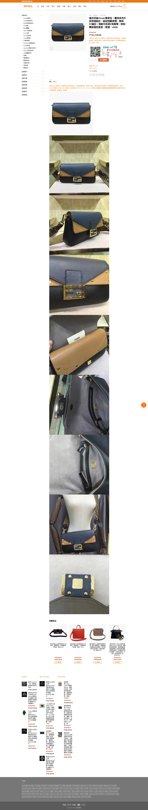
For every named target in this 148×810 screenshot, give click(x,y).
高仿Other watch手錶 (104, 794)
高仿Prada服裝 (67, 796)
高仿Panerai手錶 (37, 796)
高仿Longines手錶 (54, 794)
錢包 (119, 1)
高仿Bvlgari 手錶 (47, 788)
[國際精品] (28, 6)
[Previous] (49, 645)
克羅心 (25, 55)
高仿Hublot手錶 (26, 794)
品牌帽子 (24, 75)
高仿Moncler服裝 (84, 794)
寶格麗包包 (26, 58)
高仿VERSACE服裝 (86, 796)
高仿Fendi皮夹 (66, 791)
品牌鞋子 (24, 91)
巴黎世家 (25, 65)
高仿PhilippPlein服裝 (48, 796)
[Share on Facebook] (90, 74)
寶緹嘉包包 (26, 60)
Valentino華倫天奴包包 (29, 48)
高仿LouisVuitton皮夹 (65, 794)
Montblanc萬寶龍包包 (29, 43)
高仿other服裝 (115, 794)
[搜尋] (38, 6)
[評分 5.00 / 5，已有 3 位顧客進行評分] (107, 32)
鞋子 (98, 1)
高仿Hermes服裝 (103, 791)
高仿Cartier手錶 (64, 788)
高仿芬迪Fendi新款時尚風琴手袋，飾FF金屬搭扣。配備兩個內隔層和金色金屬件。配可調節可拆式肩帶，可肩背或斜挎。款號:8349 (98, 647)
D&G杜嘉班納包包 (28, 23)
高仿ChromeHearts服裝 (105, 788)
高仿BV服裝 (55, 788)
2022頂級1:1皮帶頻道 (52, 785)
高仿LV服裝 (75, 794)
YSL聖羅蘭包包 (27, 53)
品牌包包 (24, 15)
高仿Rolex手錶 (76, 796)
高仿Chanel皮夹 (94, 788)
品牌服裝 (24, 81)
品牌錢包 (24, 88)
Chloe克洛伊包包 (28, 20)
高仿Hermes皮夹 (113, 791)
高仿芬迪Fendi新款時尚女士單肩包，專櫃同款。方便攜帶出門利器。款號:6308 (58, 645)
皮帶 (115, 1)
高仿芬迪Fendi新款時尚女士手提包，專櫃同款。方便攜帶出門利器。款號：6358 (78, 645)
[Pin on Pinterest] (99, 74)
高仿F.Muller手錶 (34, 791)
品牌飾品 (24, 95)
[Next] (126, 645)
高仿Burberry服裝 (36, 788)
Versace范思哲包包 (28, 50)
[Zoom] (51, 48)
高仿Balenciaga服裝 (98, 785)
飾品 (123, 1)
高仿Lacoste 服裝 (44, 794)
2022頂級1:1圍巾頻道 (27, 785)
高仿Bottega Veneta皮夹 (110, 785)
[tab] (50, 81)
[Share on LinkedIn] (103, 74)
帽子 (111, 1)
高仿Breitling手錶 (26, 788)
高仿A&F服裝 (76, 785)
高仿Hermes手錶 (93, 791)
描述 (50, 81)
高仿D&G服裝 (116, 788)
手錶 (107, 1)
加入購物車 (103, 60)
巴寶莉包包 (26, 63)
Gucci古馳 (26, 33)
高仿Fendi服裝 (58, 791)
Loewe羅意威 (26, 38)
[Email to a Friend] (96, 74)
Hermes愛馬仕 (27, 35)
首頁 (90, 1)
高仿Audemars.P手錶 (86, 785)
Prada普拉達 (26, 45)
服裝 (102, 1)
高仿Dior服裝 (25, 791)
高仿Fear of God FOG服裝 (46, 791)
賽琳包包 (25, 68)
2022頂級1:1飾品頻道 (65, 785)
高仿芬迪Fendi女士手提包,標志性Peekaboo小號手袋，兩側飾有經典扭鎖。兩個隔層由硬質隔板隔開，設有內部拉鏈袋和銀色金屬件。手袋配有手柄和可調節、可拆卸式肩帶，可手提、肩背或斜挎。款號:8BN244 (117, 649)
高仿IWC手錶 (35, 794)
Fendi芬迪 (26, 28)
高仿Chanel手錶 (84, 788)
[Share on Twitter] (93, 74)
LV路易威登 (26, 40)
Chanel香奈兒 (27, 18)
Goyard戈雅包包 (27, 30)
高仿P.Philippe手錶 (26, 796)
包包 (94, 1)
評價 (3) (55, 81)
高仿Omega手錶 (94, 794)
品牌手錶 (24, 78)
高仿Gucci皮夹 (84, 791)
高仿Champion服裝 (74, 788)
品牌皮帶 (24, 85)
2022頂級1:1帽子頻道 (40, 785)
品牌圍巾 (24, 71)
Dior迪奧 (25, 25)
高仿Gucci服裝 (75, 791)
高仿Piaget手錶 (58, 796)
